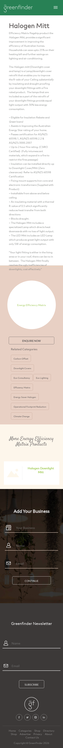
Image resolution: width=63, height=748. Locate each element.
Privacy (38, 734)
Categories (25, 730)
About (48, 734)
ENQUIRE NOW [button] (31, 340)
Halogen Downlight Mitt (41, 470)
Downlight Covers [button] (22, 368)
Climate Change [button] (22, 416)
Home (12, 730)
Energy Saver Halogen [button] (25, 397)
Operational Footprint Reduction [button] (30, 406)
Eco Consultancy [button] (22, 377)
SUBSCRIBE (32, 684)
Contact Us (32, 737)
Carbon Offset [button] (21, 358)
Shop (37, 730)
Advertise (25, 734)
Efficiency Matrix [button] (22, 387)
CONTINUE (31, 581)
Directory (48, 730)
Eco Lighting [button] (42, 377)
